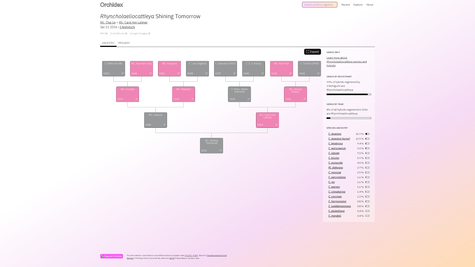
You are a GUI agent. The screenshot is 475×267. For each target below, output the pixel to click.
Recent (346, 4)
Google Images (139, 33)
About (369, 4)
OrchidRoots (117, 33)
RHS (102, 33)
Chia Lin (108, 22)
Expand (312, 52)
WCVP (171, 258)
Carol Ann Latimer (133, 22)
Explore (358, 4)
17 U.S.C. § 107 (191, 255)
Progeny (124, 42)
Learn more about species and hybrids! (347, 61)
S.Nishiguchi (127, 27)
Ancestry (108, 42)
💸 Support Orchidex (111, 256)
